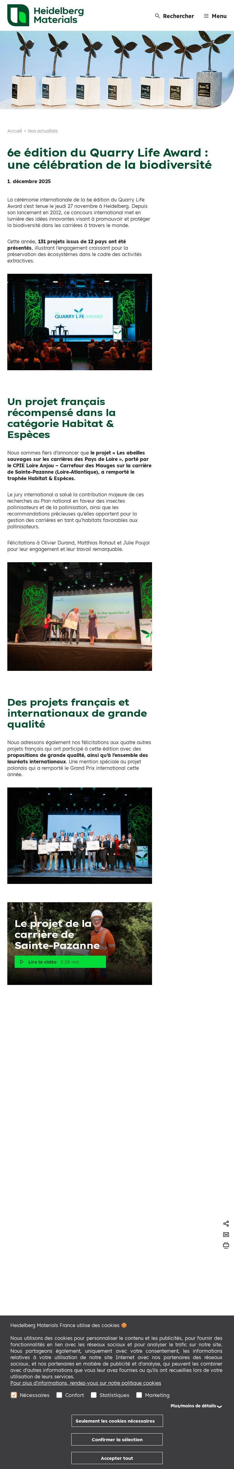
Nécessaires (35, 1395)
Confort (74, 1395)
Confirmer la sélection (117, 1439)
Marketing (157, 1395)
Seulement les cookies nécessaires (115, 1421)
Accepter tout (117, 1458)
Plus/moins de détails (193, 1406)
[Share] (226, 1224)
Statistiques (114, 1395)
